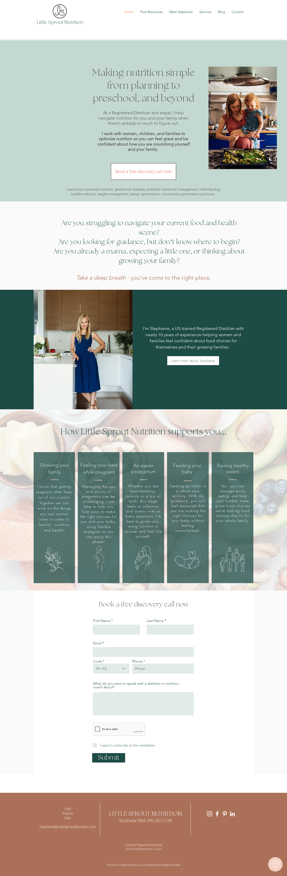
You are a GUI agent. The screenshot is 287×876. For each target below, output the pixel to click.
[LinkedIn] (232, 813)
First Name (101, 621)
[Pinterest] (224, 813)
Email (97, 643)
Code (97, 661)
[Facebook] (217, 813)
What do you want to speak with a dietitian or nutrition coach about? (136, 685)
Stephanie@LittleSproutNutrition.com (67, 826)
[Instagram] (209, 813)
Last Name (155, 621)
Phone (137, 661)
